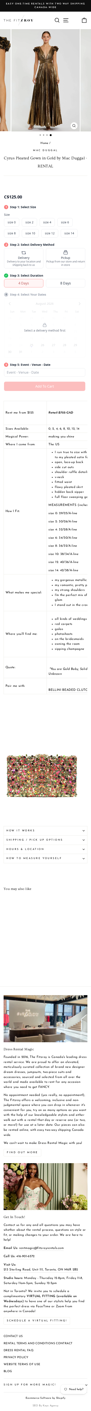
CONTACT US (13, 1336)
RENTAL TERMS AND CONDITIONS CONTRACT (38, 1343)
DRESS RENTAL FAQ (18, 1350)
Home (44, 143)
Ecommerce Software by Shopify (46, 1398)
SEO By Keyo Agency (46, 1405)
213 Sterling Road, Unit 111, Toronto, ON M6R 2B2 (41, 1269)
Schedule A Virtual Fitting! (37, 1320)
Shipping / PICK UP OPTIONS (34, 840)
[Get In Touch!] (45, 1186)
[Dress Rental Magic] (45, 1018)
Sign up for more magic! (30, 1385)
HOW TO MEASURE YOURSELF (34, 858)
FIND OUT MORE (22, 1152)
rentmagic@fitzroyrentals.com (41, 1248)
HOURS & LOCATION (25, 849)
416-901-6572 (25, 1256)
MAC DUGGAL (45, 150)
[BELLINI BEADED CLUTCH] (41, 810)
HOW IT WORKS (20, 830)
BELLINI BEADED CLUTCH (69, 690)
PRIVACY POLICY (16, 1357)
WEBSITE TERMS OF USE (22, 1364)
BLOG (8, 1371)
